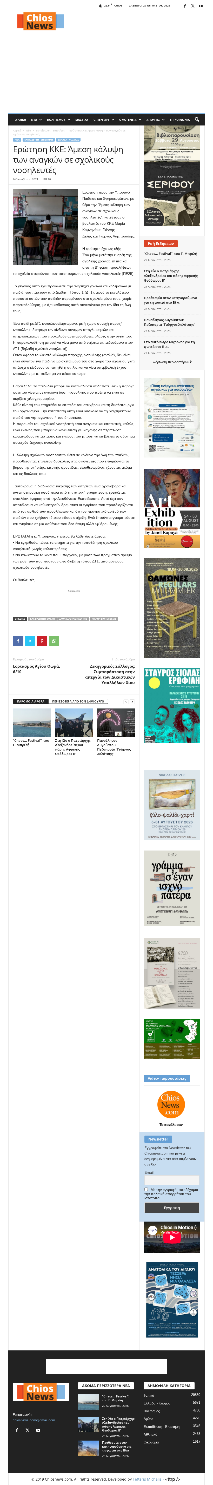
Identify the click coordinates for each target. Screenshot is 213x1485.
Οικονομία (151, 1442)
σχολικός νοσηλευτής (73, 618)
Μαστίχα (81, 120)
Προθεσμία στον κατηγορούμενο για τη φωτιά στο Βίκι (170, 300)
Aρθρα (149, 1419)
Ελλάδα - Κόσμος (68, 139)
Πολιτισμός (56, 120)
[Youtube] (201, 6)
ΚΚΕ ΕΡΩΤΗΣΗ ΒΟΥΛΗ (42, 618)
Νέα (34, 120)
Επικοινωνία (180, 120)
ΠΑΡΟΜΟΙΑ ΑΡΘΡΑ (30, 701)
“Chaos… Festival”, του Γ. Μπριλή (31, 742)
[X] (193, 6)
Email (149, 1172)
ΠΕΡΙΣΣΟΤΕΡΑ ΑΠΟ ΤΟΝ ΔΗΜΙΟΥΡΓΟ (78, 701)
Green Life (101, 120)
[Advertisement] (138, 21)
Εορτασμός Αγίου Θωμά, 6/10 (36, 669)
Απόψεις (153, 120)
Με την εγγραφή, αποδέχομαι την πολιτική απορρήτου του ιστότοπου (171, 1194)
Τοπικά (149, 1395)
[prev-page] (126, 701)
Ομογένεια (128, 120)
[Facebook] (185, 6)
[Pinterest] (42, 641)
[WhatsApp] (54, 641)
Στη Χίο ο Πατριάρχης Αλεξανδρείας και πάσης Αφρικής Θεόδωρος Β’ (72, 747)
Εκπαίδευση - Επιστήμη (50, 130)
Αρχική (20, 120)
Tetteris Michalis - (149, 1479)
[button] (197, 119)
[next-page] (132, 701)
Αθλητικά (150, 1434)
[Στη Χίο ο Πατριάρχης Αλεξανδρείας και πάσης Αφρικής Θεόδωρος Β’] (74, 722)
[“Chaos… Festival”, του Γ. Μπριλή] (32, 722)
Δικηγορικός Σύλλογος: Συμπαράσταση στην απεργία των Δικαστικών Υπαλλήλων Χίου (110, 674)
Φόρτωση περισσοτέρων (171, 362)
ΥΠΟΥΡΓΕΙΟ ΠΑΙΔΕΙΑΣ (103, 618)
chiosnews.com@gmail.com (34, 1420)
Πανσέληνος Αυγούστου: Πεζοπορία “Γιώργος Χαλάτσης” (114, 747)
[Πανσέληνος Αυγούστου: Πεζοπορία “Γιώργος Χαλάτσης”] (116, 722)
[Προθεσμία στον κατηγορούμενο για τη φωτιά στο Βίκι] (88, 1448)
